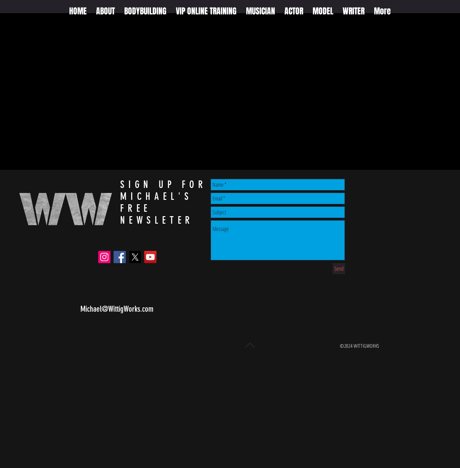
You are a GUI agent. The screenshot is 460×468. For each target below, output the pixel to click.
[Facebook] (120, 257)
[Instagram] (104, 257)
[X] (135, 257)
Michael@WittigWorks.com (116, 309)
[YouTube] (150, 257)
